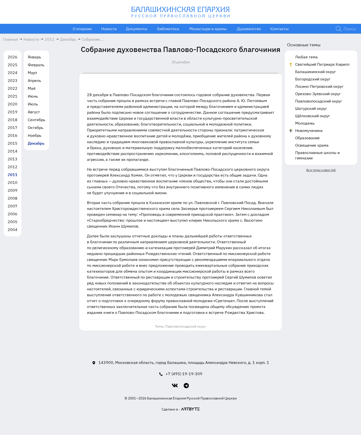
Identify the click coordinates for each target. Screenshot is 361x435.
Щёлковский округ (312, 115)
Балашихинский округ (315, 71)
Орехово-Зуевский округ (318, 93)
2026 (12, 56)
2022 (12, 88)
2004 (12, 229)
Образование (307, 137)
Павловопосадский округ (185, 326)
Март (32, 72)
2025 (12, 64)
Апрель (34, 80)
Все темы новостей (321, 170)
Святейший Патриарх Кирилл (322, 64)
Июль (33, 104)
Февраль (36, 64)
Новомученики (308, 130)
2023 (12, 80)
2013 (12, 158)
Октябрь (35, 127)
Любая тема (306, 56)
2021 (12, 96)
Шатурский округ (311, 108)
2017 (12, 127)
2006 (12, 213)
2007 (12, 206)
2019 (12, 111)
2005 (12, 221)
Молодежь (305, 123)
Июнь (33, 96)
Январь (34, 56)
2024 (12, 72)
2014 (12, 151)
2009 (12, 190)
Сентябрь (36, 119)
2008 (12, 198)
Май (31, 88)
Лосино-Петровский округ (319, 86)
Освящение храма (312, 145)
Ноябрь (34, 135)
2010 (12, 182)
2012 (12, 166)
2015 (12, 143)
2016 (12, 135)
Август (34, 111)
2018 (12, 119)
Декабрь (36, 143)
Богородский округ (313, 79)
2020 (12, 104)
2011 (12, 174)
